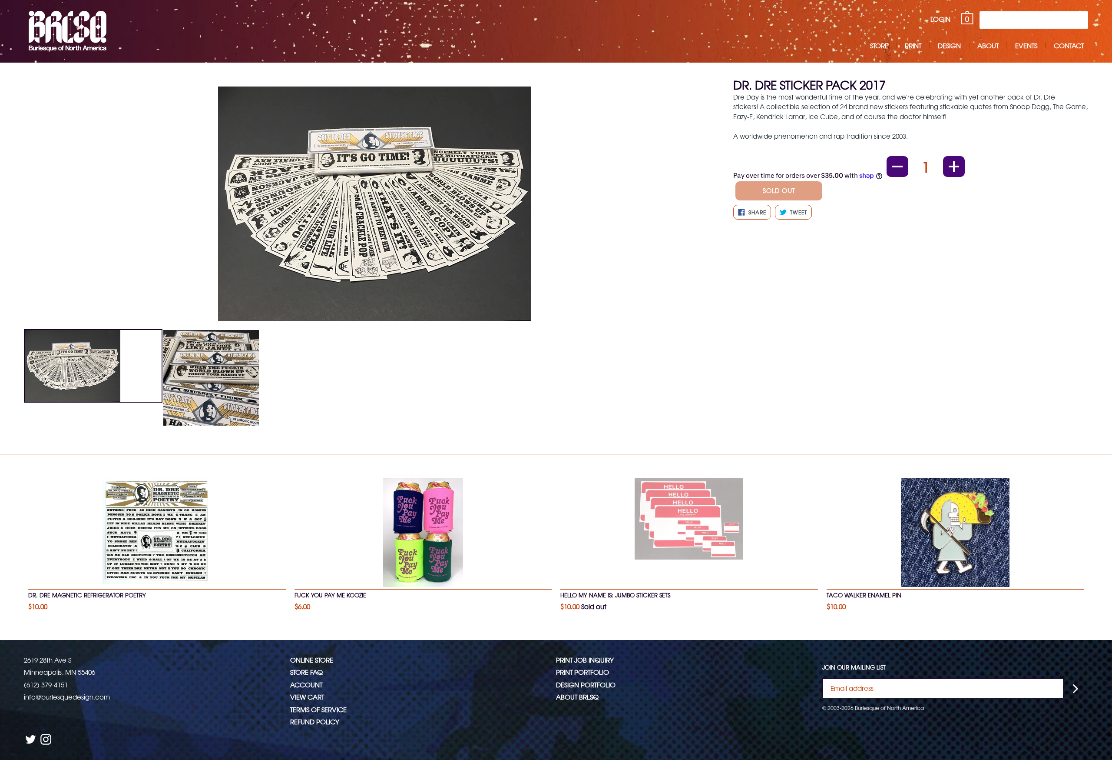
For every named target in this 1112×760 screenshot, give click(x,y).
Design (949, 45)
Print (913, 45)
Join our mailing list (854, 667)
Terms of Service (318, 709)
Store (879, 45)
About (988, 45)
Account (306, 684)
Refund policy (314, 721)
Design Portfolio (586, 684)
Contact (1069, 45)
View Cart (307, 696)
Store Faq (306, 672)
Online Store (311, 659)
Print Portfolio (582, 672)
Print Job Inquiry (585, 659)
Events (1026, 45)
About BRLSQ (577, 696)
